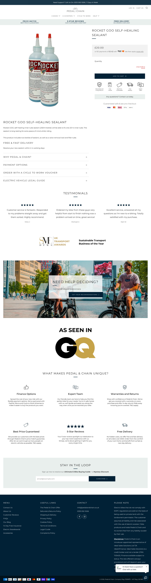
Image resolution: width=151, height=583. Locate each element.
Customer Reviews (11, 515)
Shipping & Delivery (48, 515)
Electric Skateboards (11, 529)
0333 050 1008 (83, 511)
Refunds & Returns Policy (50, 511)
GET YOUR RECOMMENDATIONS (84, 294)
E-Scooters (68, 16)
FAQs (5, 518)
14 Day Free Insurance (12, 526)
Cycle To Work (84, 16)
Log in (132, 8)
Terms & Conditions (48, 526)
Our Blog (7, 522)
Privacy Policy (46, 518)
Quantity (98, 61)
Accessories (8, 533)
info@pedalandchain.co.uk (88, 508)
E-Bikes (55, 16)
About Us (7, 511)
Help (95, 16)
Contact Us (7, 508)
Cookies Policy (46, 522)
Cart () (140, 8)
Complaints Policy (47, 533)
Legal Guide (45, 529)
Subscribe (101, 479)
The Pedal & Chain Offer (50, 508)
